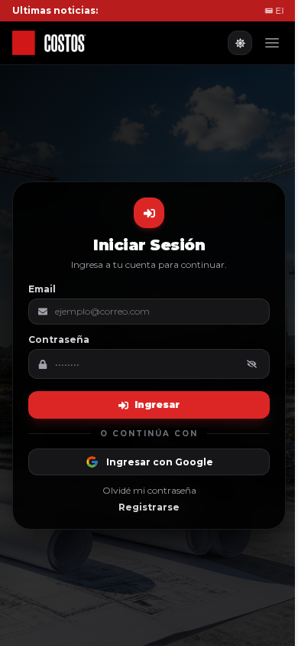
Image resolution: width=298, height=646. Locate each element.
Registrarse (149, 507)
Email (42, 289)
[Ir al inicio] (61, 43)
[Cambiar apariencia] (240, 43)
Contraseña (58, 339)
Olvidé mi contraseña (149, 490)
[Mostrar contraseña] (252, 364)
